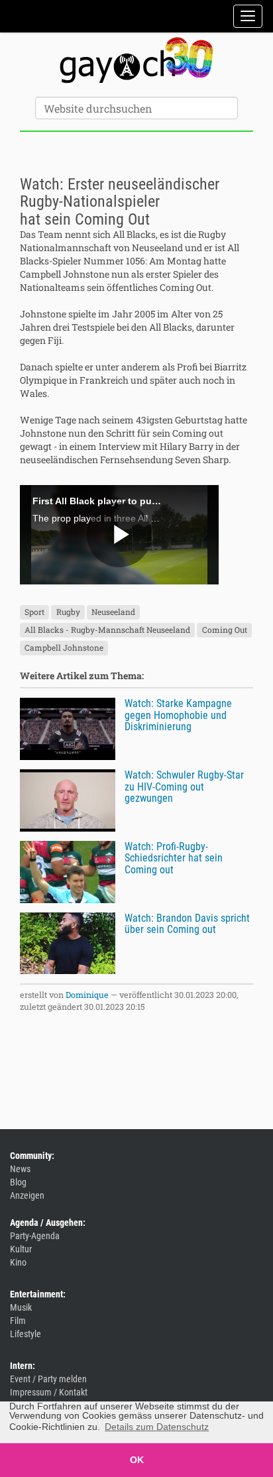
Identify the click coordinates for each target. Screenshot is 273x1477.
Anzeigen (27, 1195)
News (20, 1169)
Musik (21, 1307)
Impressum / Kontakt (48, 1392)
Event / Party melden (48, 1379)
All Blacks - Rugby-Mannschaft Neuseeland (107, 629)
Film (18, 1320)
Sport (34, 611)
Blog (18, 1182)
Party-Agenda (35, 1236)
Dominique (87, 994)
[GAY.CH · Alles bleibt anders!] (136, 60)
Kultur (21, 1249)
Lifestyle (25, 1334)
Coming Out (224, 629)
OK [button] (137, 1459)
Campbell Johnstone (64, 647)
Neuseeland (113, 611)
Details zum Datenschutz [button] (157, 1426)
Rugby (68, 611)
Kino (18, 1262)
